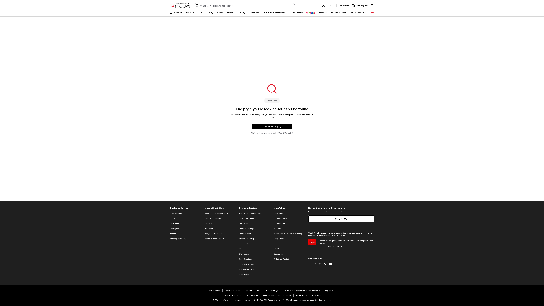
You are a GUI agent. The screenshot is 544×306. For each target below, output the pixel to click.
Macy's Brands (245, 234)
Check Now (341, 247)
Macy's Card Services (213, 234)
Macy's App (243, 223)
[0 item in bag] (372, 5)
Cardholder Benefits (213, 218)
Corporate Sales (280, 218)
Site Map (277, 249)
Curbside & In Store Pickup (250, 213)
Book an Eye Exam (246, 264)
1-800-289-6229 (285, 133)
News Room (278, 244)
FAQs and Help (176, 213)
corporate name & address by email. (316, 300)
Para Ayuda (174, 229)
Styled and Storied (281, 259)
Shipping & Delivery (178, 239)
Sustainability (279, 254)
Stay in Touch (244, 249)
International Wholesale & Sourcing (288, 234)
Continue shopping (272, 126)
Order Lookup (175, 223)
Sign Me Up (341, 219)
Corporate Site (279, 223)
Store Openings (245, 259)
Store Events (244, 254)
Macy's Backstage (246, 229)
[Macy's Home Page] (180, 5)
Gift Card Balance (212, 229)
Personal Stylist (245, 244)
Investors (277, 229)
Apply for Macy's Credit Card (216, 213)
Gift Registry (244, 274)
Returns (173, 234)
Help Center (264, 133)
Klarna (172, 218)
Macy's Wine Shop (246, 239)
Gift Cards (209, 223)
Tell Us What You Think (248, 269)
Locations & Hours (246, 218)
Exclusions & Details (327, 247)
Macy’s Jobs (279, 239)
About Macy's (279, 213)
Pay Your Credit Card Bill (215, 239)
